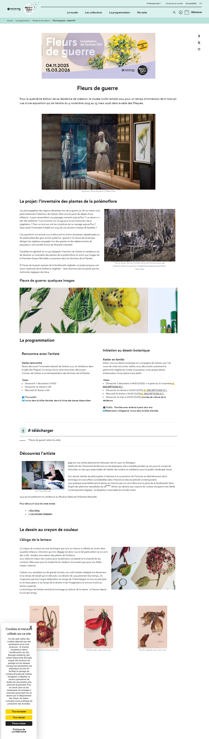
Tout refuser (19, 717)
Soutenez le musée (174, 3)
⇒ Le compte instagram (40, 513)
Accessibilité (191, 3)
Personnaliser (19, 723)
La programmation (119, 12)
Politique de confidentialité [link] (19, 730)
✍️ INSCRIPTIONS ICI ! (155, 390)
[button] (174, 12)
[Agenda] (187, 12)
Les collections (93, 12)
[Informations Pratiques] (180, 12)
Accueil (10, 20)
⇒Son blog (34, 510)
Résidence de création (41, 20)
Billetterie (196, 12)
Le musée (72, 12)
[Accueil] (24, 9)
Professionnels (153, 3)
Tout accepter (19, 711)
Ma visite (142, 12)
